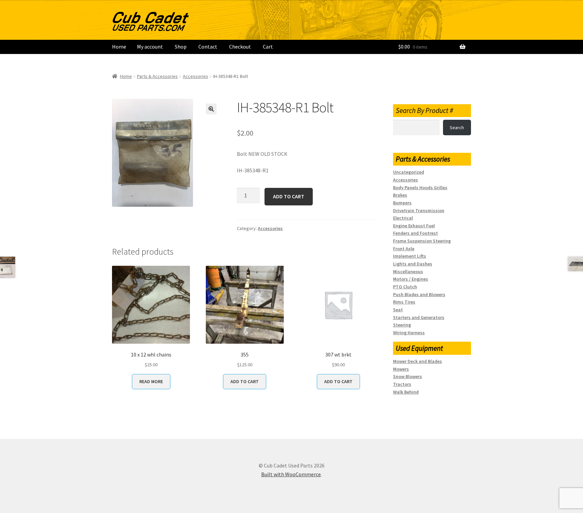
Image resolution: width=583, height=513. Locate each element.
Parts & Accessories (157, 76)
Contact (207, 46)
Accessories (195, 76)
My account (150, 46)
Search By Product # (424, 110)
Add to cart (288, 196)
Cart (268, 46)
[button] (211, 109)
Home (119, 46)
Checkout (240, 46)
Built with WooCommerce (291, 474)
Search (457, 127)
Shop (181, 46)
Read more (151, 381)
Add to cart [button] (244, 381)
